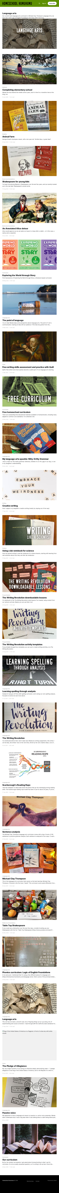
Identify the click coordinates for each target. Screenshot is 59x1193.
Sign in (44, 3)
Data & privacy (30, 1181)
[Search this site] (39, 3)
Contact (37, 1181)
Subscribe (52, 3)
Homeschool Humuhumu (8, 1180)
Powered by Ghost (52, 1180)
